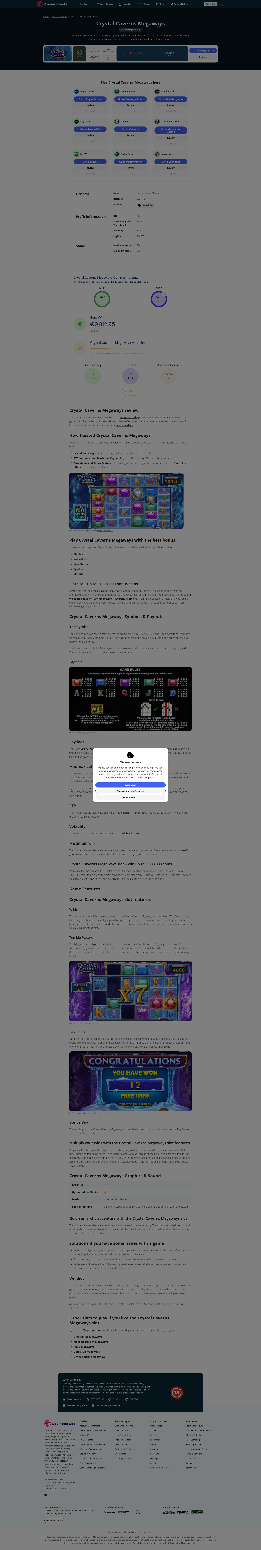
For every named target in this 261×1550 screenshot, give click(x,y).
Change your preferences (130, 791)
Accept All (130, 785)
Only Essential (130, 797)
